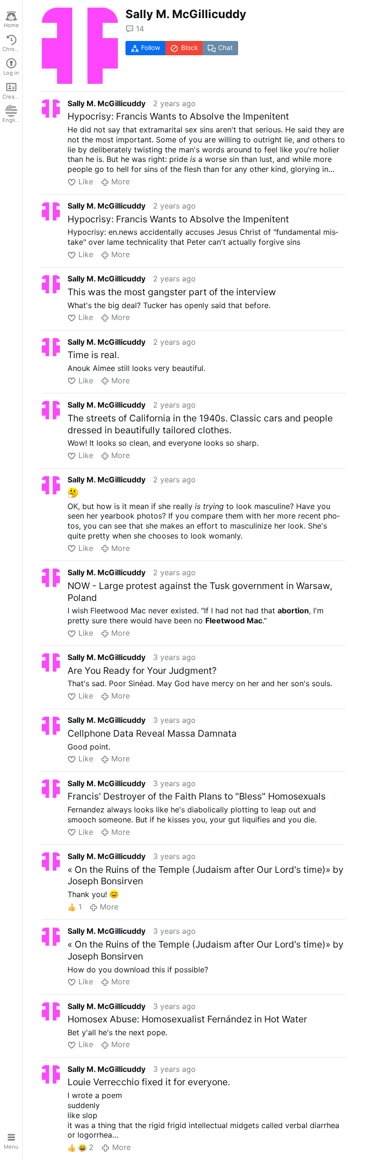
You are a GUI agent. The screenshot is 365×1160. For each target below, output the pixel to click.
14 (140, 28)
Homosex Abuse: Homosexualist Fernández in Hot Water (187, 1019)
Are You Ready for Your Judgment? (142, 670)
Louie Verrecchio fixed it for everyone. (148, 1082)
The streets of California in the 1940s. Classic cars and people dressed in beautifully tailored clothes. (200, 424)
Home (11, 25)
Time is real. (93, 354)
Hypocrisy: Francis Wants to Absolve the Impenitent (178, 116)
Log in (11, 73)
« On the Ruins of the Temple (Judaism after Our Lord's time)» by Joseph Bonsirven (205, 875)
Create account (12, 96)
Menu (11, 1146)
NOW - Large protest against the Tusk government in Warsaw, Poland (199, 591)
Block (189, 47)
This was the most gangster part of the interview (171, 292)
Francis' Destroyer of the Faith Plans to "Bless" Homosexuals (196, 796)
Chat (225, 47)
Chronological (12, 49)
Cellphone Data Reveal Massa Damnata (152, 733)
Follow (150, 47)
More (120, 181)
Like (85, 181)
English (11, 120)
